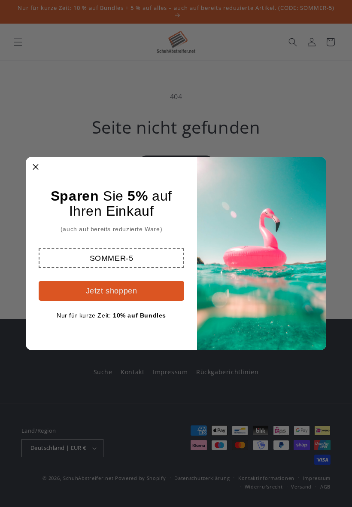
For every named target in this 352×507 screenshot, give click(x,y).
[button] (111, 258)
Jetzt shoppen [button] (111, 291)
